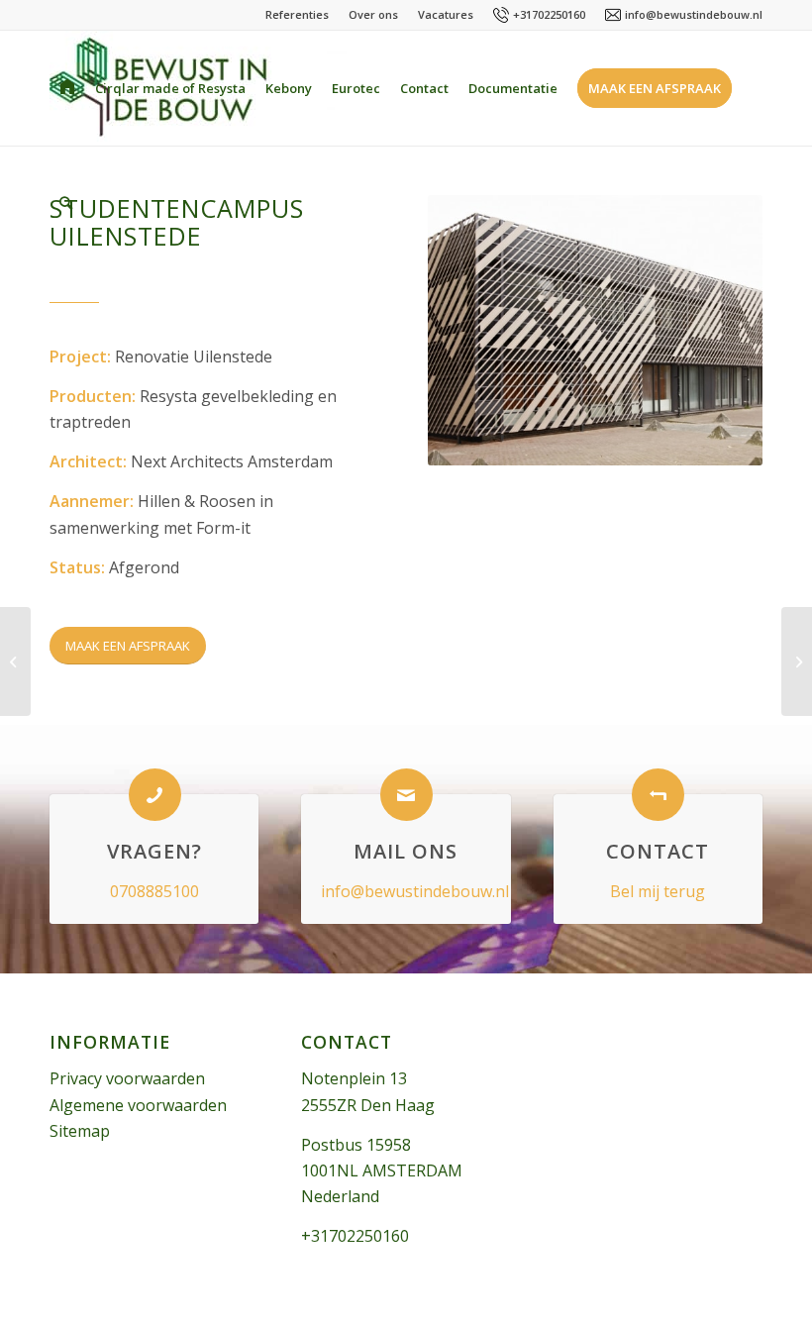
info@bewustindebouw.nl (693, 14)
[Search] (66, 203)
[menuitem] (67, 88)
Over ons (373, 14)
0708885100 (154, 891)
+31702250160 (549, 14)
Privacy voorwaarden (127, 1078)
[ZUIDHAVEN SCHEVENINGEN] (796, 661)
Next (718, 330)
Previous (472, 330)
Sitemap (80, 1131)
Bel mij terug (657, 891)
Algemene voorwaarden (138, 1105)
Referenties (297, 14)
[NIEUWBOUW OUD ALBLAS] (15, 661)
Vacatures (445, 14)
